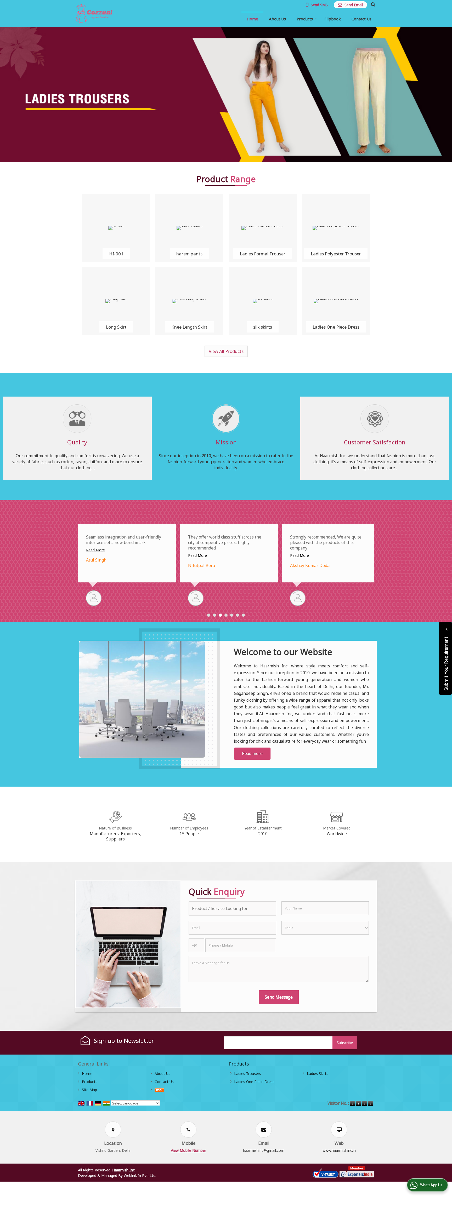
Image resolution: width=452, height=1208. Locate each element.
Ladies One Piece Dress (336, 327)
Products (305, 18)
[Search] (372, 4)
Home (252, 18)
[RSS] (159, 1090)
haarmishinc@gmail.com (263, 1150)
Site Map (89, 1089)
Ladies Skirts (317, 1073)
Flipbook (332, 18)
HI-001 (116, 254)
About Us (277, 18)
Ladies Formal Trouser (262, 254)
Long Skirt (116, 327)
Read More (95, 555)
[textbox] (232, 908)
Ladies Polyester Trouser (336, 254)
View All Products (226, 351)
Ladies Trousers (247, 1073)
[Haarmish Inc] (94, 13)
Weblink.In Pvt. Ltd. (140, 1175)
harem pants (189, 254)
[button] (188, 1150)
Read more (252, 753)
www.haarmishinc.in (339, 1150)
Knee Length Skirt (189, 327)
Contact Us (361, 18)
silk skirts (262, 327)
